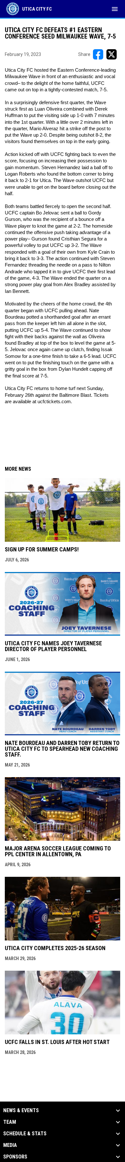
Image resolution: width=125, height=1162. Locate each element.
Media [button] (10, 1145)
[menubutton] (115, 9)
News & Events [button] (21, 1110)
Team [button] (9, 1122)
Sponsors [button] (15, 1156)
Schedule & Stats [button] (24, 1133)
